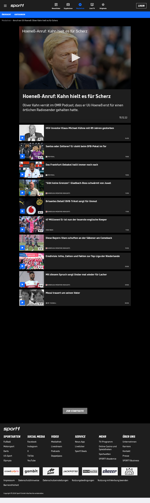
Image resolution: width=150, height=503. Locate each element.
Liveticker (80, 446)
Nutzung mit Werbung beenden (113, 480)
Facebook (31, 441)
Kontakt (126, 451)
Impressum (9, 480)
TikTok (30, 455)
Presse (126, 455)
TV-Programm (106, 441)
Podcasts (55, 451)
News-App (80, 441)
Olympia (7, 460)
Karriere (127, 446)
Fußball (7, 441)
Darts (6, 451)
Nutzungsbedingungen (83, 480)
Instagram (32, 446)
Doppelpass (56, 455)
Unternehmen (130, 441)
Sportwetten (105, 454)
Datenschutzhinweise (28, 480)
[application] (75, 57)
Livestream (56, 446)
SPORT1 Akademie (107, 458)
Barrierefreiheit (11, 485)
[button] (75, 57)
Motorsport (9, 446)
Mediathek (56, 441)
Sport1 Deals (81, 451)
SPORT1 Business (131, 460)
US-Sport (8, 455)
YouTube (31, 460)
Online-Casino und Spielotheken (108, 448)
